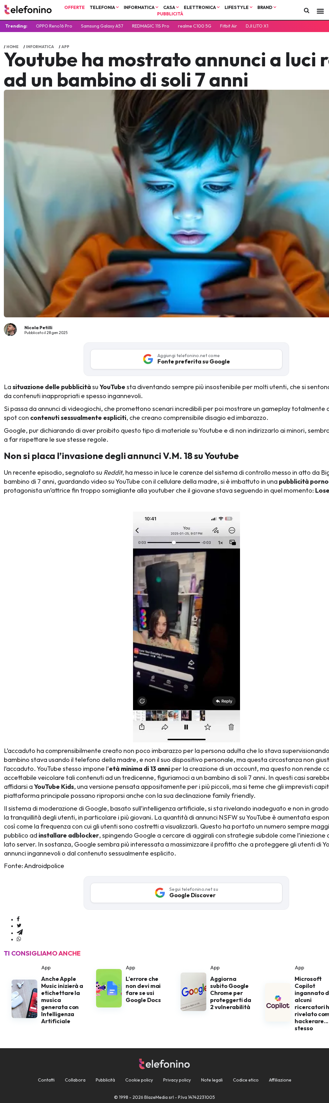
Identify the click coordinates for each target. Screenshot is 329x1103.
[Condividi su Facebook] (18, 919)
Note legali (212, 1080)
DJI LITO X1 (257, 26)
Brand (265, 7)
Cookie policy (139, 1080)
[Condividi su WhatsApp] (19, 939)
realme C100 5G (194, 26)
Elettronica (200, 7)
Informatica (140, 7)
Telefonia (103, 7)
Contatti (46, 1080)
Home (12, 46)
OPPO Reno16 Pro (54, 26)
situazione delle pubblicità (52, 387)
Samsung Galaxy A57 (102, 26)
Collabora (75, 1080)
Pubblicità (170, 14)
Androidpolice (44, 866)
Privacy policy (177, 1080)
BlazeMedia (156, 1097)
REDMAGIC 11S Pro (150, 26)
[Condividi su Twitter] (19, 926)
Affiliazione (280, 1080)
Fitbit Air (228, 26)
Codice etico (246, 1080)
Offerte (74, 7)
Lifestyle (237, 7)
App (65, 46)
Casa (169, 7)
